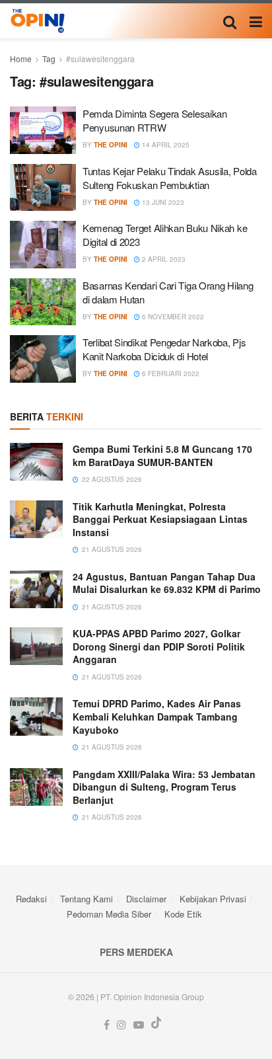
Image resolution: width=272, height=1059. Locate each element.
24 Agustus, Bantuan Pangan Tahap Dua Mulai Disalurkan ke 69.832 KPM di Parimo (167, 583)
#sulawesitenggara (100, 58)
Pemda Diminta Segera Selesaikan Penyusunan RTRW (155, 120)
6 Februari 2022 (169, 373)
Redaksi (31, 898)
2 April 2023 (163, 259)
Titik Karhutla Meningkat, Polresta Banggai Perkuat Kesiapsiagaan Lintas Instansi (160, 519)
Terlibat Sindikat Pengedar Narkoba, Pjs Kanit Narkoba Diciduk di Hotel (164, 349)
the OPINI (110, 144)
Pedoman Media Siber (109, 914)
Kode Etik (183, 914)
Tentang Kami (86, 898)
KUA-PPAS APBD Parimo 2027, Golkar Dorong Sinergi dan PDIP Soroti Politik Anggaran (159, 646)
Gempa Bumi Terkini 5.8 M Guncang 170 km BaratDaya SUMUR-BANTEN (162, 455)
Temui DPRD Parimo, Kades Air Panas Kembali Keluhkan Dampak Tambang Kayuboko (157, 716)
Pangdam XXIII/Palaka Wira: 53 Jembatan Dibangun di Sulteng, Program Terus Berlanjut (164, 786)
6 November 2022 (172, 316)
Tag (48, 58)
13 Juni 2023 (162, 202)
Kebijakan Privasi (213, 898)
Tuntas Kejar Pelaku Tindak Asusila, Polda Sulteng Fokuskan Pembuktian (170, 178)
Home (21, 58)
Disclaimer (146, 898)
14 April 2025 (164, 144)
